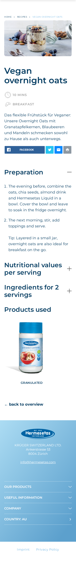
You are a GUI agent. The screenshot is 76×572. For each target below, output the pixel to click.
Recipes (22, 17)
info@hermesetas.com (38, 462)
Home (8, 17)
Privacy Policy (47, 549)
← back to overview (23, 404)
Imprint (23, 549)
